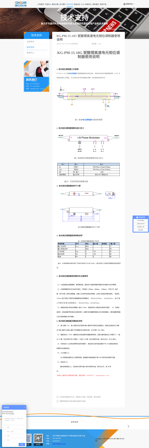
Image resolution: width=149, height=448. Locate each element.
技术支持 (70, 4)
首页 (106, 29)
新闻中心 (88, 4)
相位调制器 (66, 69)
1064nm (96, 289)
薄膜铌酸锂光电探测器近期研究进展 (73, 401)
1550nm (103, 289)
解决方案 (55, 4)
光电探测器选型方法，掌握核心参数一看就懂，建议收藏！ (81, 397)
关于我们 (62, 4)
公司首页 (40, 4)
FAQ (82, 4)
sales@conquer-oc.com (59, 443)
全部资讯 (121, 29)
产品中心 (48, 4)
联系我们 (96, 4)
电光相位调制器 (64, 128)
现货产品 (103, 4)
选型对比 (77, 4)
